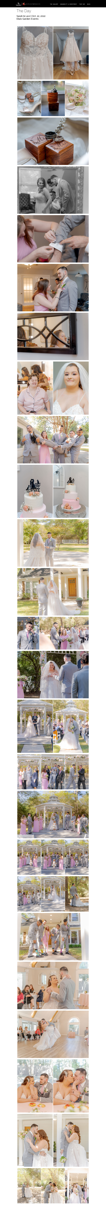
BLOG (88, 4)
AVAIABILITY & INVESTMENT (68, 4)
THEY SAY (82, 4)
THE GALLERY (54, 4)
